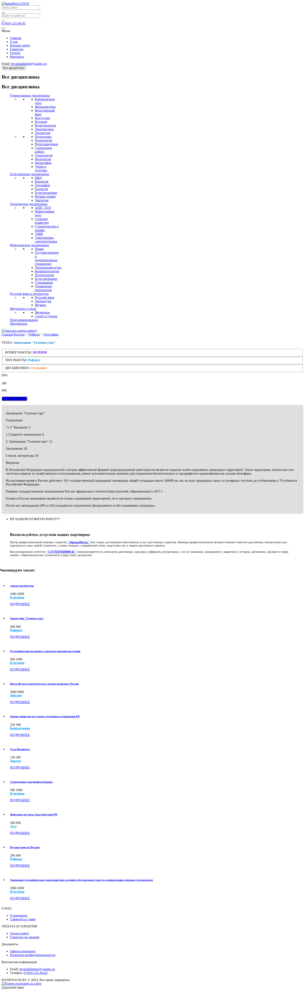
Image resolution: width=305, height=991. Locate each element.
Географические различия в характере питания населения (45, 651)
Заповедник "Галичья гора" (27, 618)
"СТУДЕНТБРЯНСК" (61, 551)
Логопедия (42, 133)
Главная (15, 38)
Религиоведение (46, 144)
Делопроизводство (48, 267)
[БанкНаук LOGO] (15, 3)
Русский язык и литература (29, 293)
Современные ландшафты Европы (31, 781)
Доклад (15, 761)
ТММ (39, 234)
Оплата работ (19, 933)
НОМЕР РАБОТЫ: (18, 352)
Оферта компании (22, 951)
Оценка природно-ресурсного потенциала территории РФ (45, 716)
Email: (14, 969)
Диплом (16, 695)
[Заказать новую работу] (19, 330)
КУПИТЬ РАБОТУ (14, 398)
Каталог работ (20, 45)
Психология (43, 140)
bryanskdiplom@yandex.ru (37, 969)
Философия (43, 163)
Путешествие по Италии (24, 847)
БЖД (38, 178)
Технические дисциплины (28, 204)
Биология (41, 181)
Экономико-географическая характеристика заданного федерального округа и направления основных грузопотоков (81, 879)
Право (39, 249)
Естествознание (46, 193)
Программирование (24, 320)
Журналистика (45, 106)
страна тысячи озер (22, 585)
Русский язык (44, 297)
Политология (44, 275)
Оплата (15, 53)
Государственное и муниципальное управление (47, 258)
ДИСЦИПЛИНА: (18, 368)
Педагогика (43, 136)
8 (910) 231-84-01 (36, 973)
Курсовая (17, 597)
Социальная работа (43, 149)
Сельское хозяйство (42, 220)
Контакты (17, 56)
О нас (14, 41)
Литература (43, 301)
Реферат (34, 334)
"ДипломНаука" (78, 542)
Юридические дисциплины (29, 245)
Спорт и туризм (46, 316)
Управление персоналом (43, 288)
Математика (18, 323)
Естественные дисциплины (29, 174)
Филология (43, 159)
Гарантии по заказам (24, 937)
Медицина (42, 312)
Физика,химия (45, 196)
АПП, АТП (43, 207)
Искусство (42, 118)
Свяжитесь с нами (23, 919)
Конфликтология (47, 271)
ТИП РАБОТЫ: (16, 360)
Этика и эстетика (41, 168)
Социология (43, 155)
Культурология (45, 125)
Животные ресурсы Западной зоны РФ (33, 814)
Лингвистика (44, 129)
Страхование (44, 282)
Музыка (40, 305)
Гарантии (16, 49)
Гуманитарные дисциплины (30, 95)
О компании (18, 915)
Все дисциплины (13, 67)
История (41, 121)
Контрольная (20, 728)
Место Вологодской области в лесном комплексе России (44, 683)
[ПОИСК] (3, 12)
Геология (41, 189)
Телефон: (16, 973)
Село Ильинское (20, 749)
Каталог (19, 334)
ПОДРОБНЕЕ (20, 604)
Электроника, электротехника (46, 239)
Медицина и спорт (23, 308)
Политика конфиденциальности (32, 955)
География (42, 185)
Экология (41, 200)
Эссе (13, 826)
